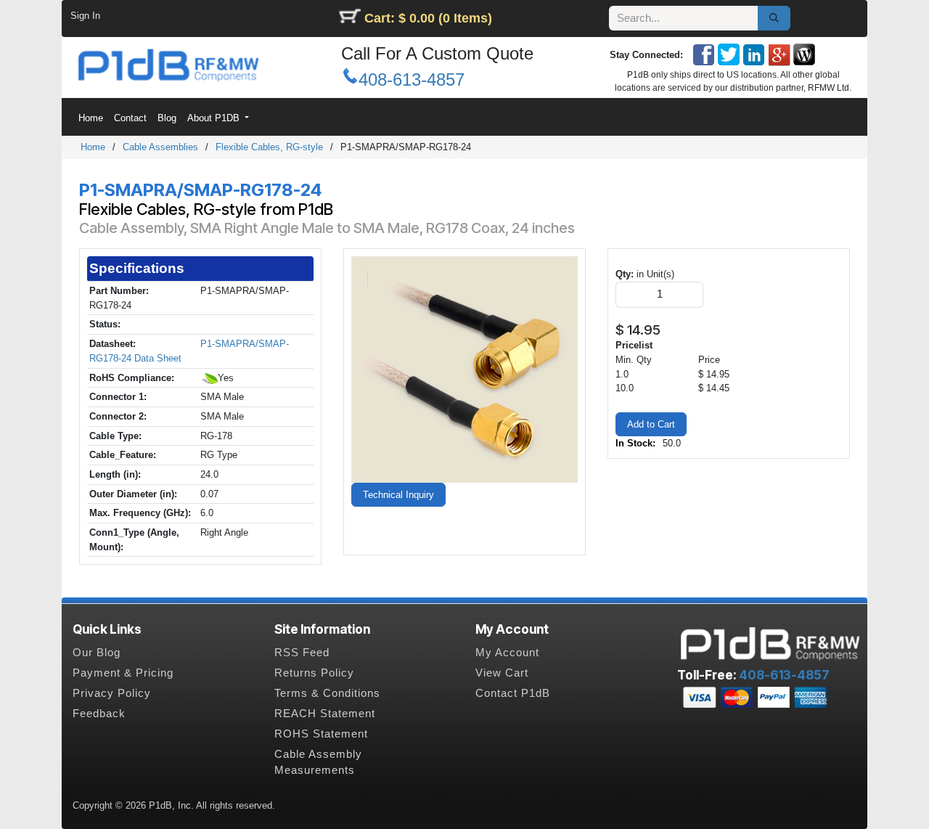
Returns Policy (314, 673)
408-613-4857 (411, 79)
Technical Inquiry (398, 494)
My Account (507, 652)
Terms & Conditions (327, 693)
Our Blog (96, 652)
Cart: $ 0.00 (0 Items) (428, 18)
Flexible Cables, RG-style (269, 147)
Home (93, 147)
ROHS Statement (321, 734)
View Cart (501, 673)
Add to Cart (651, 424)
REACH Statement (324, 713)
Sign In (85, 15)
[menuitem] (90, 118)
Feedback (99, 713)
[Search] (774, 18)
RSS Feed (302, 652)
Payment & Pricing (123, 673)
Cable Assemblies (160, 147)
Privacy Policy (112, 693)
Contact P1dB (512, 693)
